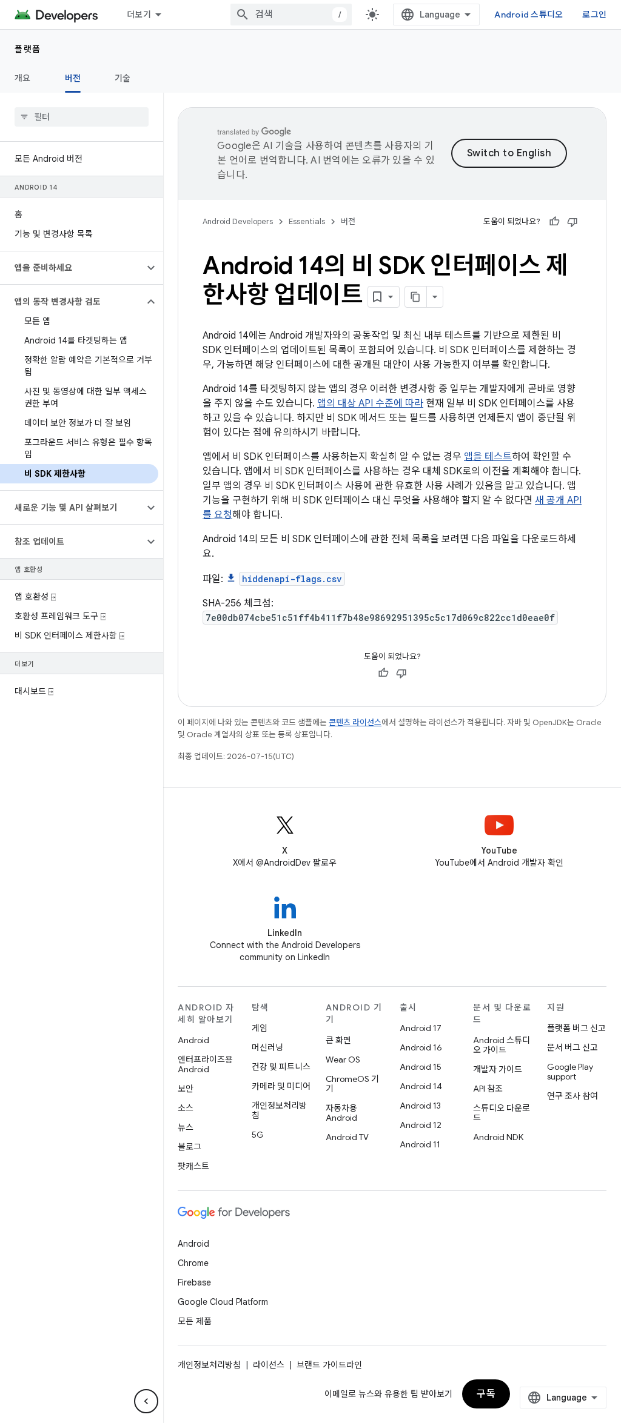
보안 (185, 1088)
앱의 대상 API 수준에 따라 (370, 403)
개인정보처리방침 (279, 1110)
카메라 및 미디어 (281, 1086)
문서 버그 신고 (572, 1047)
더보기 (139, 14)
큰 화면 (338, 1040)
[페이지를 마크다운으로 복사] (416, 297)
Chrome (193, 1263)
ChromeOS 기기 (352, 1083)
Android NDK (498, 1137)
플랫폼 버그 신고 (576, 1028)
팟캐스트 (193, 1166)
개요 (23, 78)
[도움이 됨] (554, 222)
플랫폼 (28, 49)
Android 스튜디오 (528, 14)
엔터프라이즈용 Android (205, 1064)
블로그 (189, 1146)
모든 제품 (195, 1321)
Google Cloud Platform (223, 1301)
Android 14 (421, 1086)
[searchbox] (82, 117)
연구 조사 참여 (572, 1095)
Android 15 (420, 1066)
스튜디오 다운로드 (501, 1113)
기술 (123, 78)
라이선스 (268, 1365)
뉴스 (185, 1127)
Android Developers (238, 221)
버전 (73, 78)
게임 (259, 1028)
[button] (72, 267)
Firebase (194, 1282)
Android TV (347, 1137)
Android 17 (420, 1028)
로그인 (594, 14)
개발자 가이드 (497, 1069)
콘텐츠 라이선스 (355, 722)
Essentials (307, 221)
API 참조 (488, 1088)
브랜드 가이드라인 (329, 1365)
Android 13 (420, 1105)
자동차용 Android (341, 1113)
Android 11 (420, 1144)
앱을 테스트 (488, 457)
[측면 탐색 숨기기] (146, 1401)
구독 (486, 1394)
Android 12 (420, 1124)
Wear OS (343, 1059)
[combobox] (291, 14)
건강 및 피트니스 (281, 1066)
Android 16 (421, 1047)
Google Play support (570, 1071)
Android (193, 1040)
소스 (185, 1108)
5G (258, 1134)
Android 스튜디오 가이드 (501, 1045)
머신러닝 (267, 1047)
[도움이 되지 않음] (572, 222)
